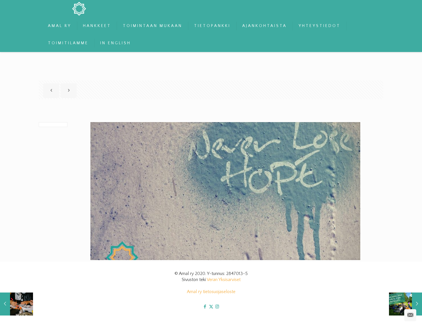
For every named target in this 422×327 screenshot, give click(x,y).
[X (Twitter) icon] (211, 306)
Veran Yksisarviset (224, 279)
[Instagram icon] (217, 306)
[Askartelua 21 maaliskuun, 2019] (16, 304)
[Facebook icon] (205, 306)
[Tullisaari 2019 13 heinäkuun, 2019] (405, 304)
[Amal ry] (83, 8)
